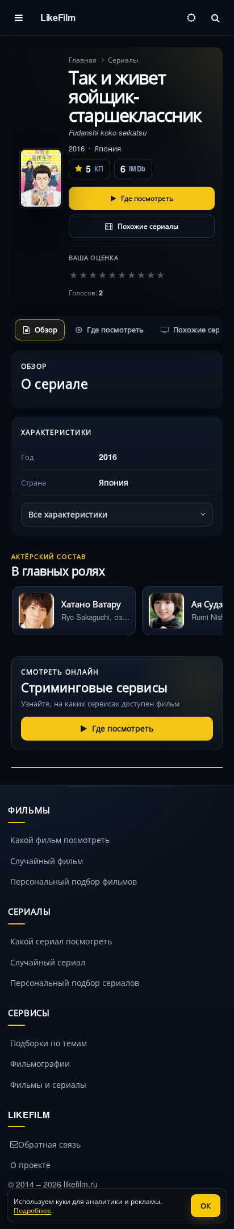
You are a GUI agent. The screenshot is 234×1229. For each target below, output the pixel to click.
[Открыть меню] (18, 18)
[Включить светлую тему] (191, 18)
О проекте (30, 1164)
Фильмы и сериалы (48, 1084)
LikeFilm (57, 17)
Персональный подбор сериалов (74, 982)
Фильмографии (40, 1063)
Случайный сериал (47, 962)
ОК (205, 1205)
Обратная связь (49, 1144)
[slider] (117, 274)
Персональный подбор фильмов (73, 881)
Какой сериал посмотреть (61, 941)
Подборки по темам (48, 1043)
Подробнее (32, 1210)
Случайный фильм (46, 860)
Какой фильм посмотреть (60, 839)
